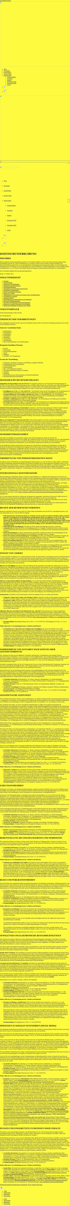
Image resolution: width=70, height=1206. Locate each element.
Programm (7, 70)
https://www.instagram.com (10, 1082)
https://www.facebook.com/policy (49, 1089)
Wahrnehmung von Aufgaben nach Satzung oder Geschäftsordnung (21, 295)
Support (9, 80)
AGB (5, 1191)
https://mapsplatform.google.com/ (25, 1172)
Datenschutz (7, 1192)
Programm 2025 (11, 81)
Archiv (9, 84)
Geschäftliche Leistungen (10, 296)
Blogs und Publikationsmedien (11, 301)
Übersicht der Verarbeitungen (11, 284)
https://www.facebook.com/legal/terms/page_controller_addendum (41, 1100)
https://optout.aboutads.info (40, 617)
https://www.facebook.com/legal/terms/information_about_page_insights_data (46, 1108)
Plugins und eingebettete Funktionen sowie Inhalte (17, 305)
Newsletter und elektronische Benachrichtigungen (16, 302)
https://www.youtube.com (58, 1177)
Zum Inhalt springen (5, 0)
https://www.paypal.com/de (10, 834)
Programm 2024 (11, 83)
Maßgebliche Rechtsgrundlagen (11, 285)
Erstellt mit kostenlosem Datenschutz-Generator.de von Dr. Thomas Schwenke (21, 1184)
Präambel (5, 281)
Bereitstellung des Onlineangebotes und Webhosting (17, 299)
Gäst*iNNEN (7, 72)
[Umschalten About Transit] (69, 200)
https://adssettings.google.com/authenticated (51, 1182)
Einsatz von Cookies (9, 293)
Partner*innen (8, 74)
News (5, 69)
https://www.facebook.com (47, 1111)
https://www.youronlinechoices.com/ (60, 617)
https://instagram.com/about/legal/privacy (44, 1082)
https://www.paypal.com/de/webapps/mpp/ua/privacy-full (48, 834)
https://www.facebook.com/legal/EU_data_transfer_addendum (34, 1114)
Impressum (7, 1194)
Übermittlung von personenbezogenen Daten (15, 289)
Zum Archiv (7, 1196)
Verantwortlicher (7, 282)
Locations (9, 78)
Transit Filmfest (11, 77)
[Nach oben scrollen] (1, 1188)
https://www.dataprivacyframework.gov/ (11, 502)
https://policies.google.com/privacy (57, 1172)
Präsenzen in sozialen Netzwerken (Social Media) (16, 304)
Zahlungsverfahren (8, 298)
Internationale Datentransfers (11, 290)
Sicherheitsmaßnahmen (9, 287)
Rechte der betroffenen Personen (12, 292)
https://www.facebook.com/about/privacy (14, 1112)
